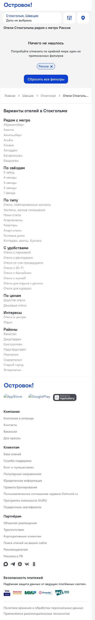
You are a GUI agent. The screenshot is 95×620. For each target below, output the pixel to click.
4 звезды (10, 177)
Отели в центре (15, 317)
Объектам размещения (20, 523)
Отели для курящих (17, 288)
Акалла (9, 130)
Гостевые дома (14, 236)
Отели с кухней (15, 278)
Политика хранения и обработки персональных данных (43, 608)
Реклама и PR (13, 556)
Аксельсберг (13, 135)
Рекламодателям (16, 550)
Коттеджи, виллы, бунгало (23, 241)
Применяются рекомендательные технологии (37, 614)
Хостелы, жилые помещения (24, 210)
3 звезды (10, 183)
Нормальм (11, 354)
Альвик (9, 145)
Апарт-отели (12, 230)
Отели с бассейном (17, 273)
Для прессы (12, 438)
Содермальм (13, 360)
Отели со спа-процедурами (23, 263)
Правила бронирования (20, 487)
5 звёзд (9, 172)
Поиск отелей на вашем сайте (25, 543)
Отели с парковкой (17, 252)
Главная (10, 96)
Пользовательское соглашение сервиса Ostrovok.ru (41, 494)
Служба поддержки (17, 461)
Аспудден (10, 150)
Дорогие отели (14, 300)
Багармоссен (13, 156)
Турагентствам (14, 530)
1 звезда (9, 193)
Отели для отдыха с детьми (23, 283)
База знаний (12, 454)
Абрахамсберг (14, 125)
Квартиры (10, 225)
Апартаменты (13, 220)
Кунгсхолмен (13, 344)
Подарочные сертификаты (22, 507)
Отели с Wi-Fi (14, 268)
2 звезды (10, 188)
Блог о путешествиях (19, 467)
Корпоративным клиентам (22, 536)
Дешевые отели (15, 305)
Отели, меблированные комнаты (27, 205)
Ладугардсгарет (15, 349)
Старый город (13, 365)
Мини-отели (12, 215)
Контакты (10, 425)
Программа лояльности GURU (25, 500)
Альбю (8, 140)
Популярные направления (22, 474)
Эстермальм (12, 370)
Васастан (10, 334)
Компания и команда (19, 418)
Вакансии (10, 432)
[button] (32, 17)
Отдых (8, 322)
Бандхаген (11, 161)
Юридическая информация (23, 481)
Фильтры (69, 17)
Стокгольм (48, 96)
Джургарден (12, 339)
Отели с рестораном (18, 258)
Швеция (28, 96)
